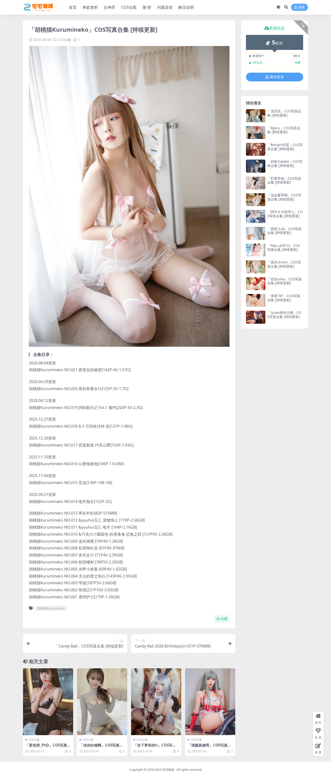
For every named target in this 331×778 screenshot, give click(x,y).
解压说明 (186, 7)
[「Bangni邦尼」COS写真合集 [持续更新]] (255, 149)
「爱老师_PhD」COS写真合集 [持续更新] (48, 747)
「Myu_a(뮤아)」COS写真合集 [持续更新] (283, 247)
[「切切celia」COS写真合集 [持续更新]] (255, 283)
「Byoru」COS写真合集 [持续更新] (283, 130)
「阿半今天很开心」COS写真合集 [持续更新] (285, 213)
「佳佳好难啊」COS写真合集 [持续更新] (101, 747)
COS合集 (129, 7)
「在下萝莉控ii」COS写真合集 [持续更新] (155, 747)
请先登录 (276, 77)
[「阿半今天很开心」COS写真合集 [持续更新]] (255, 216)
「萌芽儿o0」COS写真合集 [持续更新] (284, 230)
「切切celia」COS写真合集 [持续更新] (284, 281)
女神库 (109, 7)
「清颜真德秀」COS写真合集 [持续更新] (209, 747)
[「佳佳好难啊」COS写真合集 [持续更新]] (102, 701)
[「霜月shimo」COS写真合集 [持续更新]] (255, 266)
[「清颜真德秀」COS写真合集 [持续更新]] (210, 701)
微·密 (146, 7)
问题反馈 (165, 7)
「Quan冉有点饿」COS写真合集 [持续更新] (284, 314)
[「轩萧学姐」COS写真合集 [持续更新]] (255, 183)
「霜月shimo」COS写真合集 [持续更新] (284, 264)
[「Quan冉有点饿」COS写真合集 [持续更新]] (255, 317)
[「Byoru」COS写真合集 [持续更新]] (255, 132)
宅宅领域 (168, 770)
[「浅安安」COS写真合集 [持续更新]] (255, 115)
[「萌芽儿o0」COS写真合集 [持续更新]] (255, 233)
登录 (301, 7)
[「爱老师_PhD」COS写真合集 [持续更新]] (48, 701)
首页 (73, 7)
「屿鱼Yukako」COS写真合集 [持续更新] (284, 163)
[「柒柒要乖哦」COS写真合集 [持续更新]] (255, 199)
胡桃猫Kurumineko (51, 608)
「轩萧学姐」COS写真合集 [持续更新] (284, 180)
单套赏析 (90, 7)
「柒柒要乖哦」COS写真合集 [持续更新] (284, 197)
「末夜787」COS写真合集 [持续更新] (283, 297)
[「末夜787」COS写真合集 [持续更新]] (255, 300)
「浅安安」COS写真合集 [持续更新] (284, 113)
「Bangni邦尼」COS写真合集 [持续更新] (285, 146)
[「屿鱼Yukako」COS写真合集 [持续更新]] (255, 166)
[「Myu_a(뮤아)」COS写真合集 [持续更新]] (255, 250)
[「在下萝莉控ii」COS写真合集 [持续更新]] (156, 701)
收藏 (224, 619)
